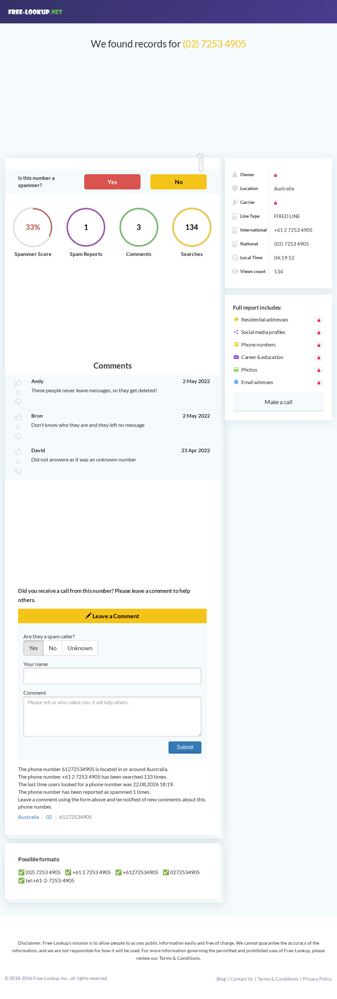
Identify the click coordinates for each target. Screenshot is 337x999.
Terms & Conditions (278, 979)
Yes (112, 181)
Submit (185, 747)
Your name (35, 664)
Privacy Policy (317, 979)
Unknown (79, 648)
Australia (28, 817)
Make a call (279, 401)
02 (49, 817)
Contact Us (241, 979)
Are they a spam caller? (49, 636)
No (179, 181)
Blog (221, 979)
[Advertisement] (168, 107)
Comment (34, 692)
